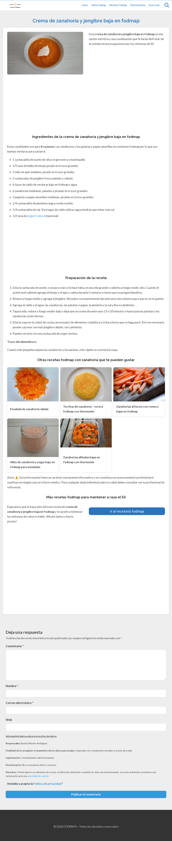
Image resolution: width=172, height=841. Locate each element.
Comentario (15, 646)
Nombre (12, 686)
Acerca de (154, 5)
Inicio (85, 5)
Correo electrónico (19, 703)
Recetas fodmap (118, 5)
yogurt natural (36, 216)
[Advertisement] (86, 105)
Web (9, 719)
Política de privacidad (47, 783)
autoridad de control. (38, 776)
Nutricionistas (137, 5)
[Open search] (166, 5)
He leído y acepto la (35, 783)
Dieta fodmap (98, 5)
